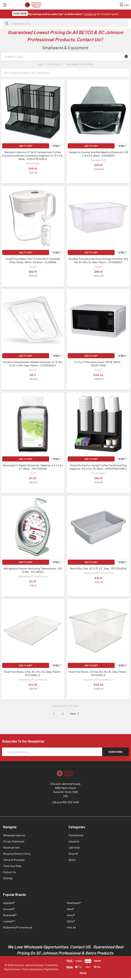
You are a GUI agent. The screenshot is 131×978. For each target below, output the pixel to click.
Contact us (90, 14)
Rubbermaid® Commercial (17, 927)
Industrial (74, 841)
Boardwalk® (9, 915)
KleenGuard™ (74, 902)
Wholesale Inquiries (14, 835)
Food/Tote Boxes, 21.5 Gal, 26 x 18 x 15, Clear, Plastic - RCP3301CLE (98, 673)
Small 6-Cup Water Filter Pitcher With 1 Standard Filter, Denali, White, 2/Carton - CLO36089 (33, 260)
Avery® (71, 915)
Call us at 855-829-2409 (65, 802)
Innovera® (8, 909)
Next (73, 713)
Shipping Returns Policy (16, 853)
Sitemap (8, 878)
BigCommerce (12, 969)
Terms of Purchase (14, 859)
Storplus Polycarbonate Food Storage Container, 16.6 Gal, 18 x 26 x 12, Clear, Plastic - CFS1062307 (98, 260)
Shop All (73, 853)
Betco (72, 859)
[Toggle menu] (4, 4)
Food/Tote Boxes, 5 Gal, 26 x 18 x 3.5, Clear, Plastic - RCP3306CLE (33, 673)
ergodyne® (9, 902)
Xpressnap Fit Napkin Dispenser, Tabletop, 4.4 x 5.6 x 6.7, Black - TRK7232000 (32, 467)
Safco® (71, 921)
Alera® (70, 909)
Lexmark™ (9, 921)
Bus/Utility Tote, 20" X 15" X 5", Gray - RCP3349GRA (98, 568)
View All (71, 927)
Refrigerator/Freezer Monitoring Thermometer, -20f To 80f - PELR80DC (32, 570)
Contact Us (9, 872)
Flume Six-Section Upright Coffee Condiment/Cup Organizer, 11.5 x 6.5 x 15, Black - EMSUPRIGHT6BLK (98, 467)
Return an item (11, 847)
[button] (126, 56)
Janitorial (74, 847)
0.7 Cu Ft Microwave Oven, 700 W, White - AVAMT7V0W (98, 363)
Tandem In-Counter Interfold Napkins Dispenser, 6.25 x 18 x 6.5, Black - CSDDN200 (98, 153)
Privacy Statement (13, 841)
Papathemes (50, 969)
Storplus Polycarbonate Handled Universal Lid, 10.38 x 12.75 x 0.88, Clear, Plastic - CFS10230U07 (33, 363)
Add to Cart (26, 145)
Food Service (76, 835)
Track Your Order (12, 865)
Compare (56, 145)
